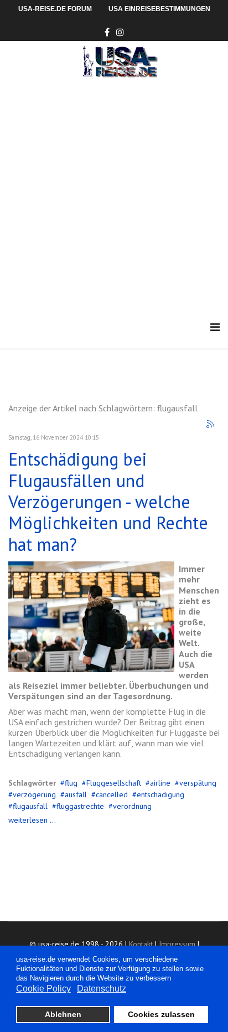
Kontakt (141, 944)
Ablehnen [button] (63, 1014)
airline (160, 783)
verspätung (197, 783)
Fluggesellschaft (113, 783)
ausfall (76, 794)
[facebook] (107, 32)
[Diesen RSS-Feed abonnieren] (210, 424)
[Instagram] (120, 32)
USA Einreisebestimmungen (159, 9)
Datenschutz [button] (101, 988)
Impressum (177, 944)
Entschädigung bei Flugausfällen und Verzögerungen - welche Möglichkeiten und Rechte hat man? (108, 501)
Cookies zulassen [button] (161, 1014)
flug (71, 783)
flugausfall (30, 806)
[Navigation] (215, 327)
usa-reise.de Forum (55, 9)
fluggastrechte (80, 806)
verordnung (132, 806)
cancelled (112, 794)
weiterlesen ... (32, 820)
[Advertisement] (114, 197)
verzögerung (34, 794)
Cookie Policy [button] (43, 988)
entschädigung (160, 794)
